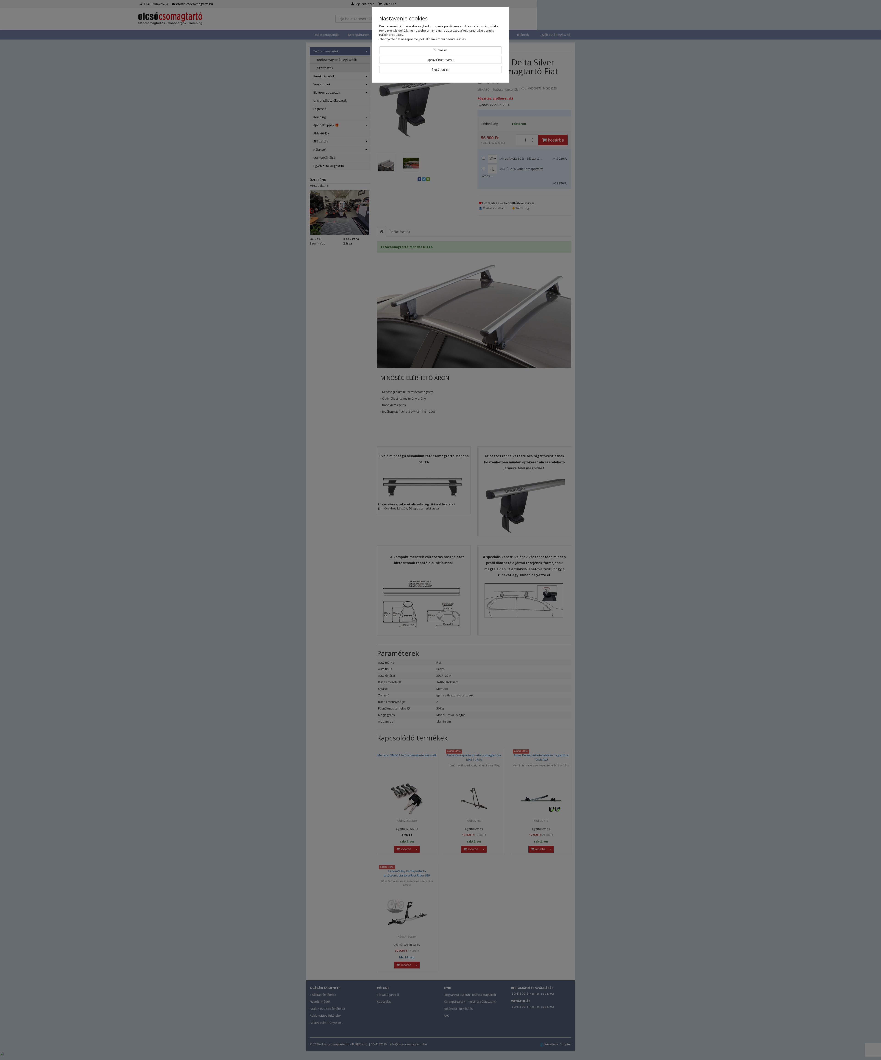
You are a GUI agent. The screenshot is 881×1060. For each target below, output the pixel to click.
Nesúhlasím (440, 69)
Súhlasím (440, 50)
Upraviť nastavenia (440, 60)
